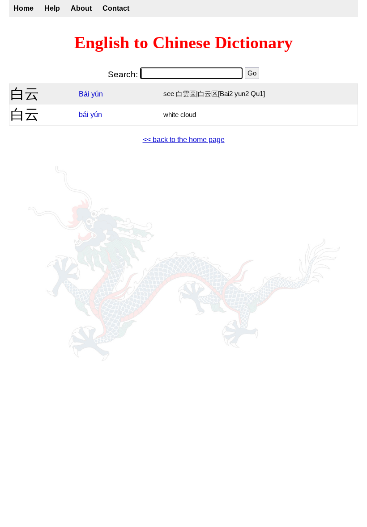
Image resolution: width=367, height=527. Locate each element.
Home (23, 8)
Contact (115, 8)
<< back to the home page (184, 139)
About (81, 8)
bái (84, 114)
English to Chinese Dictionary (183, 42)
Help (52, 8)
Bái (84, 94)
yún (97, 94)
